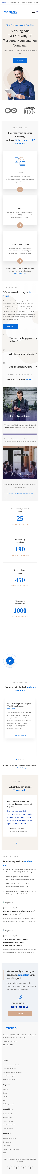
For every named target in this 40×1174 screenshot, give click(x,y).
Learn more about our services (19, 494)
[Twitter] (9, 1167)
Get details (20, 60)
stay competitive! (20, 273)
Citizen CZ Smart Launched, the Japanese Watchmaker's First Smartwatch (20, 885)
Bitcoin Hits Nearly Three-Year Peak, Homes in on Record (19, 912)
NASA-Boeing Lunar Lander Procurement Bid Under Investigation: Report (15, 942)
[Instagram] (23, 1167)
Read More (10, 326)
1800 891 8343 (20, 1007)
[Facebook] (16, 1167)
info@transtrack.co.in (10, 1041)
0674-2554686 (8, 1045)
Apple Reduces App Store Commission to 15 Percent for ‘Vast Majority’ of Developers (21, 870)
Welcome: (5, 2)
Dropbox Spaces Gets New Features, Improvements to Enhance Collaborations (20, 878)
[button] (16, 759)
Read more (6, 925)
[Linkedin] (30, 1167)
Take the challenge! (20, 768)
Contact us (20, 1013)
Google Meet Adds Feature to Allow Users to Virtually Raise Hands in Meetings (21, 892)
